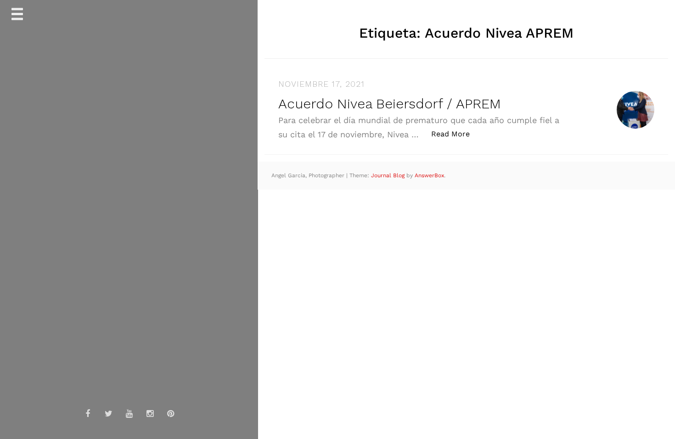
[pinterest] (170, 413)
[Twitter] (108, 413)
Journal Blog (388, 175)
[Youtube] (129, 413)
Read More (455, 133)
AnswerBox (429, 175)
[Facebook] (87, 413)
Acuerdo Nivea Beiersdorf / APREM (389, 104)
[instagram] (149, 413)
